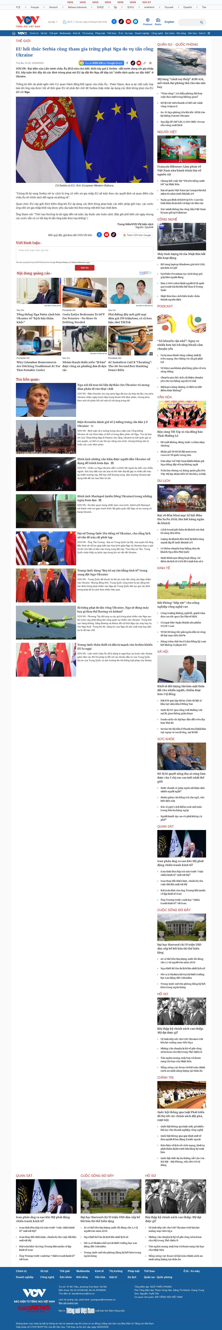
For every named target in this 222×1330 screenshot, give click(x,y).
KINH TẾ (163, 568)
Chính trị (34, 33)
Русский (169, 7)
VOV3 (95, 2)
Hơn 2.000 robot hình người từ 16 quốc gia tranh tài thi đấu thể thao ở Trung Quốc (182, 287)
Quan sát (165, 826)
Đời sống (181, 33)
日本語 (100, 7)
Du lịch (163, 480)
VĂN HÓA (164, 397)
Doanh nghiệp (142, 33)
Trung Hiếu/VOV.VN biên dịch (135, 224)
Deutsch (53, 7)
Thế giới (53, 33)
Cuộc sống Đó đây (174, 910)
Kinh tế (76, 33)
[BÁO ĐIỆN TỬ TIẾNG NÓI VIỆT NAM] (28, 22)
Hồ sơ (162, 994)
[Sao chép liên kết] (144, 63)
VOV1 (70, 2)
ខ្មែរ (115, 7)
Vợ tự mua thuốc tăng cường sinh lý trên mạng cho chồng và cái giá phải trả (182, 359)
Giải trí (202, 33)
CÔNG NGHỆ (167, 219)
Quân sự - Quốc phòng (158, 1277)
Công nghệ (157, 33)
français (35, 7)
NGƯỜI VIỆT (167, 132)
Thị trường (87, 33)
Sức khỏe (170, 33)
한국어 (130, 7)
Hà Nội (52, 22)
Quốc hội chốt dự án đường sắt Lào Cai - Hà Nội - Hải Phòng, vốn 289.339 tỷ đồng (183, 1162)
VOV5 (120, 2)
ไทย (204, 7)
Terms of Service (78, 262)
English (169, 22)
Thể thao (111, 33)
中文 (18, 7)
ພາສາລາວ (149, 7)
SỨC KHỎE (166, 739)
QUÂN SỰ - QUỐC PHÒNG (177, 44)
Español (187, 7)
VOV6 (133, 2)
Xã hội (44, 33)
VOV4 (108, 2)
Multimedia (65, 33)
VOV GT (146, 2)
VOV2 (83, 2)
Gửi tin (85, 267)
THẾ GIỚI (23, 41)
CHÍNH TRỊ (165, 1077)
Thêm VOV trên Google (139, 235)
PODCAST (165, 306)
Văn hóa (192, 33)
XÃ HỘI (162, 651)
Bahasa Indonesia (77, 7)
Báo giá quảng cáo (68, 1303)
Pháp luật (100, 33)
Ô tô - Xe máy (125, 33)
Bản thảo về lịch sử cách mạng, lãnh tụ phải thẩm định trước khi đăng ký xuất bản (183, 1149)
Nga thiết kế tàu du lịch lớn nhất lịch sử (183, 968)
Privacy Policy (62, 262)
